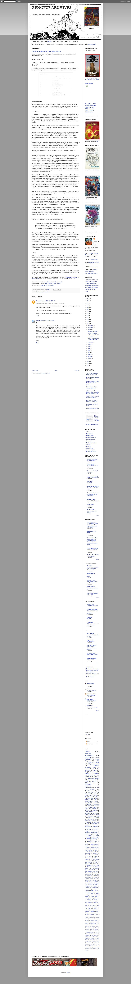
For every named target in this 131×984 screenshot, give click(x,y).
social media (94, 259)
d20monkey (90, 705)
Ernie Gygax (93, 923)
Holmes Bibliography (92, 838)
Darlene (87, 828)
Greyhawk (96, 773)
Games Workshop (89, 927)
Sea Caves (96, 804)
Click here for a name (90, 50)
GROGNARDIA (90, 509)
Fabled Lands (90, 504)
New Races (92, 901)
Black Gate (90, 565)
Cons (94, 770)
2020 (88, 311)
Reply (37, 315)
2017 (88, 317)
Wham (98, 854)
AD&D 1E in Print (89, 108)
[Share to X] (57, 290)
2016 (88, 319)
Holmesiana (94, 848)
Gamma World (88, 874)
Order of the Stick (91, 694)
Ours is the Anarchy (91, 460)
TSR (96, 819)
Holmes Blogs (88, 795)
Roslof (95, 841)
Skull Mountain (88, 802)
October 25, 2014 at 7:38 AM (48, 301)
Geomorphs (87, 859)
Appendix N (92, 779)
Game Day (89, 482)
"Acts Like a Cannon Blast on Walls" (53, 282)
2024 (88, 303)
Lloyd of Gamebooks (92, 609)
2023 (88, 305)
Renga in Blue (90, 604)
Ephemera (87, 892)
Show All (97, 515)
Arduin (95, 886)
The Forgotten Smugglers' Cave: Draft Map (96, 418)
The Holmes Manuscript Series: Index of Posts (92, 374)
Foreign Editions (92, 807)
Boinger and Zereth (93, 764)
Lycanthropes (88, 877)
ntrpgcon (90, 805)
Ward (95, 908)
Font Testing (89, 472)
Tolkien (86, 291)
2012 (88, 363)
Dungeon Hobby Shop (89, 921)
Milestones (87, 935)
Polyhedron (95, 880)
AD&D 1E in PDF (89, 107)
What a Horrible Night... (92, 470)
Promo (89, 841)
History (86, 808)
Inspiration (87, 930)
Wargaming (87, 909)
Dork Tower (90, 699)
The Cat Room (90, 594)
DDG (94, 917)
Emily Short (90, 622)
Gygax (97, 762)
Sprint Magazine (90, 659)
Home (56, 370)
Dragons (95, 889)
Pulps (86, 905)
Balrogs (97, 814)
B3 (90, 822)
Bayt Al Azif (96, 822)
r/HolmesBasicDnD (91, 437)
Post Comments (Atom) (44, 373)
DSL (92, 869)
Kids (96, 850)
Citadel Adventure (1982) (92, 605)
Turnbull (93, 863)
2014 (88, 323)
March (89, 354)
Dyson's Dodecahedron (93, 486)
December (90, 325)
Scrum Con (90, 798)
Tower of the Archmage (93, 493)
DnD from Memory (94, 918)
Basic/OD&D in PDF (90, 104)
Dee (96, 869)
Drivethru (87, 810)
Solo (94, 944)
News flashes (90, 505)
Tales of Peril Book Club (91, 281)
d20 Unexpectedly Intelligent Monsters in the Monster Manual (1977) (92, 392)
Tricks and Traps (93, 884)
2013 (88, 361)
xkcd (88, 688)
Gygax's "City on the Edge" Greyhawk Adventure (92, 397)
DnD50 (86, 920)
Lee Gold (95, 813)
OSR (86, 781)
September (90, 342)
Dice (96, 801)
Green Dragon (95, 837)
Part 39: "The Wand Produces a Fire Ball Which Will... (93, 335)
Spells (95, 906)
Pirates (87, 776)
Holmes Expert (90, 875)
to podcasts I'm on (93, 266)
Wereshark (89, 865)
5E (98, 791)
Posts (88, 741)
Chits (86, 917)
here (49, 41)
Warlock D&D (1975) (90, 289)
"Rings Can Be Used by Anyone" (52, 283)
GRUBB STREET (91, 653)
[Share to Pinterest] (60, 290)
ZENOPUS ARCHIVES (51, 7)
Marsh (96, 933)
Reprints (90, 819)
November (90, 327)
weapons (93, 911)
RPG (91, 939)
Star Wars (92, 945)
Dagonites (95, 826)
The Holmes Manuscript (47, 285)
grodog (38, 320)
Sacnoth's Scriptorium (92, 593)
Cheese (96, 915)
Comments (90, 744)
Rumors (95, 939)
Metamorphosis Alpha (94, 898)
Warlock (89, 804)
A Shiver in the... (91, 580)
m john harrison (91, 586)
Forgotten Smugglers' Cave (91, 279)
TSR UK (87, 908)
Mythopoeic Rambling (92, 476)
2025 (88, 301)
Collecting (89, 866)
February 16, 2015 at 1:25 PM (47, 320)
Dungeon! (87, 831)
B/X (96, 798)
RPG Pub (88, 446)
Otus (88, 817)
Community (87, 857)
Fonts (97, 926)
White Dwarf (94, 909)
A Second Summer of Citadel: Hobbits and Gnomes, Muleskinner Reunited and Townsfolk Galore (92, 542)
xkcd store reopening (91, 690)
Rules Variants (95, 828)
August (90, 344)
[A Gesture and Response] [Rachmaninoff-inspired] (92, 669)
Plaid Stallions (90, 633)
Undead (92, 854)
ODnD (46, 291)
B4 (97, 912)
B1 (85, 796)
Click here (87, 734)
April (89, 352)
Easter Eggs (94, 823)
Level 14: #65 (90, 684)
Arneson (94, 808)
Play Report (96, 834)
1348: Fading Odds (91, 695)
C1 (85, 915)
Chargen (97, 805)
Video (98, 863)
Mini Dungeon (95, 935)
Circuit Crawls (89, 667)
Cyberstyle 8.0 (89, 672)
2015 (88, 321)
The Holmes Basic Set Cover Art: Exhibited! (91, 387)
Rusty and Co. (90, 683)
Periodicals (95, 853)
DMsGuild (87, 799)
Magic (96, 860)
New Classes (88, 862)
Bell (94, 865)
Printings (90, 762)
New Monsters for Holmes (91, 287)
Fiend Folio (91, 926)
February (90, 356)
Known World (95, 930)
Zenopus (96, 787)
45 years (88, 912)
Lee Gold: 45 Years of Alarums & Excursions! (91, 401)
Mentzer (95, 877)
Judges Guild (94, 896)
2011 (88, 365)
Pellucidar (95, 902)
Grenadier (97, 927)
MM (92, 860)
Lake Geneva (96, 859)
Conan (86, 845)
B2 (86, 772)
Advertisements (89, 791)
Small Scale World (91, 522)
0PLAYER (89, 618)
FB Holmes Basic (90, 439)
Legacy (88, 757)
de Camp (87, 911)
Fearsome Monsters (92, 331)
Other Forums (89, 448)
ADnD (86, 822)
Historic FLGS (89, 929)
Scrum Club (96, 881)
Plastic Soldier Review (92, 548)
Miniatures (88, 787)
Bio (97, 914)
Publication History (94, 796)
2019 (88, 313)
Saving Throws (96, 941)
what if (97, 911)
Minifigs (92, 851)
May (89, 350)
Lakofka (86, 851)
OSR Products (89, 112)
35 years (89, 829)
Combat (95, 856)
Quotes (86, 854)
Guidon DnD (96, 874)
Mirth (86, 936)
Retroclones (92, 905)
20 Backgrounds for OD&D (92, 408)
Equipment (87, 825)
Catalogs (90, 915)
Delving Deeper (94, 847)
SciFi (96, 942)
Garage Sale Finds (91, 658)
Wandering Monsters (90, 820)
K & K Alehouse (90, 435)
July (89, 346)
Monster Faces (95, 840)
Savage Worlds (88, 941)
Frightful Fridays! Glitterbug (93, 477)
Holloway (96, 929)
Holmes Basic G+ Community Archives (91, 450)
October (90, 329)
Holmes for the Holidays (91, 832)
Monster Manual (89, 878)
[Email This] (54, 290)
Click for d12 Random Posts (91, 424)
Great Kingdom (89, 811)
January (90, 358)
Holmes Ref (88, 768)
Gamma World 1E (89, 110)
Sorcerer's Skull (91, 499)
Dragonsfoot (89, 433)
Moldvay (89, 899)
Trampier (97, 802)
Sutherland (93, 772)
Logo (88, 860)
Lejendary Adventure (89, 932)
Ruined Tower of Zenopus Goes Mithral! (92, 378)
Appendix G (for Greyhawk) (93, 500)
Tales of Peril (90, 783)
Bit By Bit (89, 534)
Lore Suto (87, 840)
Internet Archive (92, 44)
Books (95, 793)
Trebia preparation (91, 556)
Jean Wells (88, 834)
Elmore (96, 890)
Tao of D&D (90, 481)
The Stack (89, 617)
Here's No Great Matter (93, 554)
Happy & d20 (90, 640)
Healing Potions (90, 676)
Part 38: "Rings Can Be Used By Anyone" (93, 339)
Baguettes (92, 914)
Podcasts (90, 792)
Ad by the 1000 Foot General (92, 79)
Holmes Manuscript (40, 291)
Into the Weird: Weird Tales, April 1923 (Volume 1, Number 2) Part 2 (93, 568)
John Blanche (88, 850)
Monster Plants (92, 936)
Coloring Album (94, 887)
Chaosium (87, 887)
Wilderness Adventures (91, 948)
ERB (92, 890)
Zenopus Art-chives (89, 843)
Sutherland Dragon (93, 778)
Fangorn (87, 848)
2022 (88, 307)
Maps (98, 816)
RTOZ (94, 781)
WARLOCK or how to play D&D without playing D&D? (92, 383)
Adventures (88, 784)
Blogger (68, 972)
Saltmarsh (87, 863)
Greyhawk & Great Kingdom (91, 285)
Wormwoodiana (91, 573)
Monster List (92, 775)
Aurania (95, 829)
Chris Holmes (88, 801)
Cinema (90, 835)
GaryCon (96, 776)
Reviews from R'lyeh (92, 459)
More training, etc (90, 641)
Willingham (87, 886)
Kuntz (96, 875)
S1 (91, 881)
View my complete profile (91, 273)
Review (86, 881)
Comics (90, 917)
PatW (95, 799)
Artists (97, 761)
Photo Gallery (94, 903)
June (89, 348)
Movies (95, 899)
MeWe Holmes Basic (91, 442)
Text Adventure (90, 883)
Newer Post (35, 370)
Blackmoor (90, 816)
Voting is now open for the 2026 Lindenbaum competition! (92, 612)
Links (92, 933)
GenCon (95, 810)
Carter (98, 865)
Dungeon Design (93, 920)
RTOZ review (96, 817)
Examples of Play (95, 892)
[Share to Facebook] (59, 290)
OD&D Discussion (90, 432)
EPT (95, 857)
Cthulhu (92, 789)
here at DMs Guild (92, 78)
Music (86, 901)
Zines (95, 795)
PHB (96, 862)
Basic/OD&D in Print (90, 105)
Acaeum (88, 444)
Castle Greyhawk (94, 844)
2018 (88, 315)
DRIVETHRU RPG (89, 83)
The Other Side (90, 464)
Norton (92, 938)
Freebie (95, 831)
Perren (86, 903)
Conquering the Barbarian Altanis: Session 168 (92, 674)
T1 (91, 947)
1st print (89, 856)
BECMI (86, 914)
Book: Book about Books (92, 654)
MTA (86, 898)
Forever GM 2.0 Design (92, 707)
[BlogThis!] (55, 290)
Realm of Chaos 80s (92, 538)
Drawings (87, 890)
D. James (38, 301)
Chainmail (88, 786)
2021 (88, 309)
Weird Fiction (96, 947)
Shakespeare (88, 944)
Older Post (76, 370)
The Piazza (89, 441)
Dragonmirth (87, 889)
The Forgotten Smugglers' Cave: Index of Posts (46, 51)
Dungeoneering (88, 872)
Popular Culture (89, 814)
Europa (95, 872)
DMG (88, 823)
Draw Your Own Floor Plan (91, 871)
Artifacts (93, 912)
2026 (88, 299)
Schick (89, 942)
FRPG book (90, 893)
